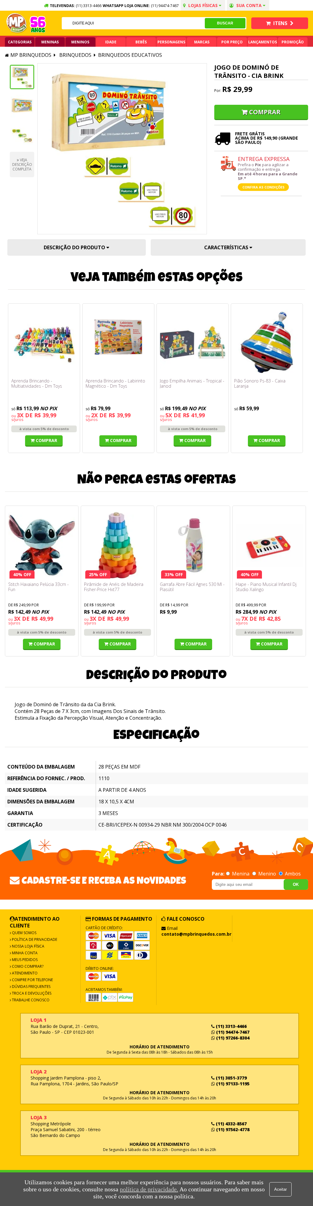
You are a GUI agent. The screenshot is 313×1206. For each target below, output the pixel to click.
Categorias (19, 42)
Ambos (292, 873)
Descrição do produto (75, 247)
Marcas (201, 42)
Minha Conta (24, 953)
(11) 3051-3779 (231, 1078)
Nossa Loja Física (27, 946)
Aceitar (280, 1189)
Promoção (293, 42)
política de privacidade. (149, 1189)
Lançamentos (262, 42)
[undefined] (122, 149)
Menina (241, 873)
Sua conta (249, 5)
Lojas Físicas (203, 5)
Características (226, 247)
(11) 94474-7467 (165, 5)
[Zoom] (22, 77)
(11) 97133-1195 (232, 1084)
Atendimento (24, 973)
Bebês (141, 42)
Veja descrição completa (22, 164)
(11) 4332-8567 (231, 1124)
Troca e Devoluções (31, 993)
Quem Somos (23, 932)
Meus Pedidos (24, 959)
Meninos (80, 42)
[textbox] (133, 23)
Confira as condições (263, 187)
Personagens (171, 42)
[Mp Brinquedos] (16, 23)
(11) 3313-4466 (231, 1026)
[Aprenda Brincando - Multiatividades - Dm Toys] (44, 342)
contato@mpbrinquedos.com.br (196, 934)
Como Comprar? (27, 966)
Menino (267, 873)
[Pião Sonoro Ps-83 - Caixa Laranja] (267, 342)
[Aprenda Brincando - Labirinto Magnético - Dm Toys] (118, 342)
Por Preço (232, 42)
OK (296, 884)
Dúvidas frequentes (30, 986)
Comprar (265, 112)
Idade (110, 42)
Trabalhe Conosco (30, 1000)
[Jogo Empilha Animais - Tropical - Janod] (192, 342)
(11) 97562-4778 (232, 1129)
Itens (280, 23)
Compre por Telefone (32, 979)
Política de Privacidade (34, 939)
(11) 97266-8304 (232, 1038)
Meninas (50, 42)
